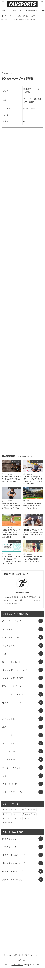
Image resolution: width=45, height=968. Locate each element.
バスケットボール (10, 719)
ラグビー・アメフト (11, 768)
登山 (4, 776)
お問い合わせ (23, 960)
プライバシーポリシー (32, 955)
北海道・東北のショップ (13, 855)
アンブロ (33, 810)
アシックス (8, 810)
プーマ (19, 818)
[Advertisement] (22, 44)
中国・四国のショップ (12, 871)
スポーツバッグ (9, 784)
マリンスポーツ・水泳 (12, 629)
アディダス (21, 810)
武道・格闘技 (8, 645)
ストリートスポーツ (11, 743)
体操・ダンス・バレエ (12, 702)
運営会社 (17, 955)
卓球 (4, 727)
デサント (7, 814)
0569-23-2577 (29, 109)
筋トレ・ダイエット (11, 662)
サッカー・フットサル (12, 694)
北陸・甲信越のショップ (13, 863)
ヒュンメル (8, 818)
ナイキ (18, 814)
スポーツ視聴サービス (12, 792)
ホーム (8, 955)
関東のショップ (9, 839)
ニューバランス (30, 814)
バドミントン (8, 735)
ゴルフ (5, 654)
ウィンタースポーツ (11, 637)
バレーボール (8, 759)
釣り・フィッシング (11, 621)
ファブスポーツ (17, 965)
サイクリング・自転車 (12, 678)
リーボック (8, 822)
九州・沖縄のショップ (12, 879)
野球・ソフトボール (11, 686)
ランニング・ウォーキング (14, 670)
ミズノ (28, 818)
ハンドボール (8, 751)
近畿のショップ (9, 847)
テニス (5, 711)
